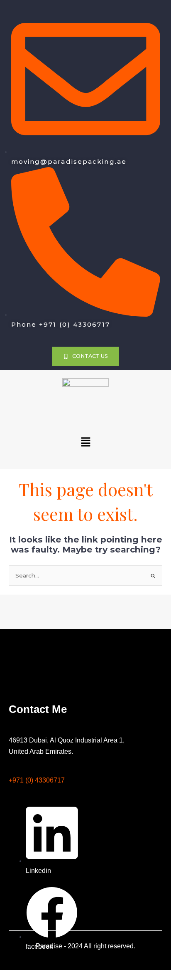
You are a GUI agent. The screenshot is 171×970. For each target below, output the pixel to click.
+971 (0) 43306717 (37, 780)
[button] (85, 442)
